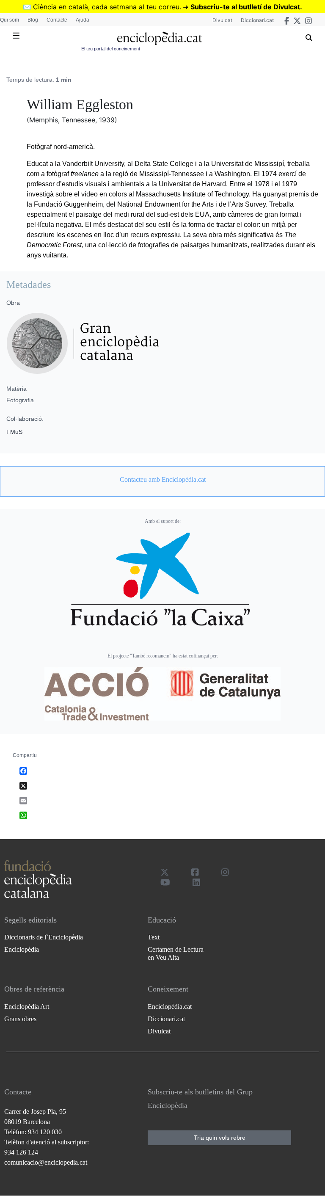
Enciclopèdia (21, 949)
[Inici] (159, 38)
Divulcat (222, 20)
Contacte (57, 20)
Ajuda (82, 20)
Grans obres (20, 1018)
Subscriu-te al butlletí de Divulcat (245, 7)
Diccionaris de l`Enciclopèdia (43, 937)
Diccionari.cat (257, 20)
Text (154, 937)
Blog (33, 20)
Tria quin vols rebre (219, 1137)
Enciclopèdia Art (26, 1006)
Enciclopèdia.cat (170, 1006)
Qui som (9, 20)
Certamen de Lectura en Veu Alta (176, 953)
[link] (162, 479)
